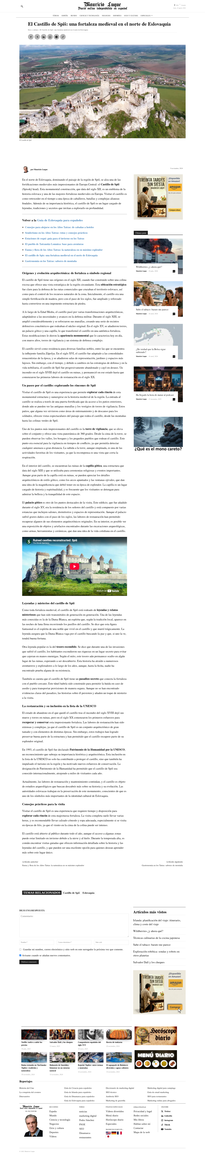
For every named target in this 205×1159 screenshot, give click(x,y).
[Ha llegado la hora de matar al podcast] (158, 384)
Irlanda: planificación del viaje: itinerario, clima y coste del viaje (157, 922)
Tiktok (167, 1125)
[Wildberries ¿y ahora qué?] (158, 256)
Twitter (167, 1111)
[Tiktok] (162, 1125)
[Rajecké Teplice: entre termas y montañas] (90, 1057)
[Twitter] (162, 1111)
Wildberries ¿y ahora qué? (149, 266)
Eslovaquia (88, 892)
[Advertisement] (87, 152)
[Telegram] (56, 37)
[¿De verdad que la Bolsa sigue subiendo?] (158, 341)
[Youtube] (162, 1129)
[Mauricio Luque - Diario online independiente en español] (102, 6)
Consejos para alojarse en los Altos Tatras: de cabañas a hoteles (59, 227)
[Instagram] (162, 1120)
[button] (21, 6)
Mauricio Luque (41, 169)
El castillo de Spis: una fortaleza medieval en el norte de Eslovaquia (61, 255)
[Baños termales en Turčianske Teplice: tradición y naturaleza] (34, 1057)
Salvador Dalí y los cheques (149, 962)
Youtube (168, 1129)
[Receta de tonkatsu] (119, 1034)
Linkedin (168, 1116)
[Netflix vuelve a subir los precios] (34, 1034)
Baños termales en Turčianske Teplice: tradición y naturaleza (33, 1068)
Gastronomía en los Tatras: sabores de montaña (162, 865)
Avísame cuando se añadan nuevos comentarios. (46, 955)
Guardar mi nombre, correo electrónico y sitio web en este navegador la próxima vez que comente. (73, 949)
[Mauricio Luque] (26, 169)
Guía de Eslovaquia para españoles (60, 220)
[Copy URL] (63, 37)
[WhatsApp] (50, 37)
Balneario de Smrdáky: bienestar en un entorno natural (60, 1068)
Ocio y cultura (33, 30)
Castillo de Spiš (71, 892)
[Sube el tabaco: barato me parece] (158, 299)
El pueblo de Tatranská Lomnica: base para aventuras (54, 244)
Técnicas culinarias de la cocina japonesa (156, 938)
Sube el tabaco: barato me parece (152, 309)
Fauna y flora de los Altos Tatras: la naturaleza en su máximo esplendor (64, 250)
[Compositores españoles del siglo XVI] (90, 1034)
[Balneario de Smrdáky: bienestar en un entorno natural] (62, 1057)
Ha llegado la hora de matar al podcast (155, 394)
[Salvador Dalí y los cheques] (62, 1034)
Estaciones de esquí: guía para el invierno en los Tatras (54, 238)
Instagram (168, 1120)
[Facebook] (31, 37)
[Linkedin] (43, 37)
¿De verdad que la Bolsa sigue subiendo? (151, 351)
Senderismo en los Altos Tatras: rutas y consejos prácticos (56, 233)
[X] (37, 37)
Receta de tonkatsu (114, 1042)
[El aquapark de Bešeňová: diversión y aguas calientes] (119, 1057)
